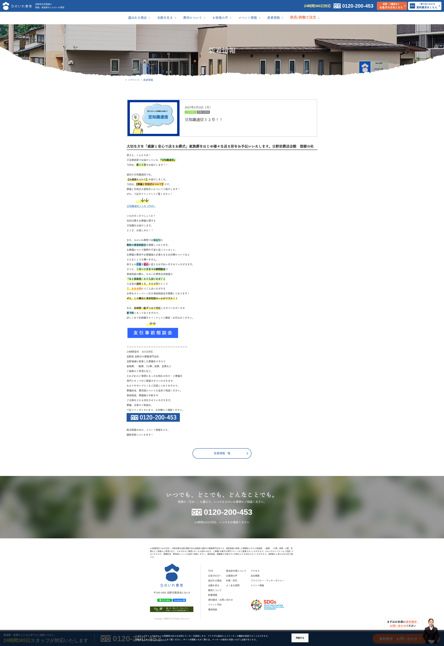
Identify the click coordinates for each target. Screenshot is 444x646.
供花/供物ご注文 (303, 17)
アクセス (255, 571)
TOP (210, 571)
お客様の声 (220, 17)
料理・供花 (231, 580)
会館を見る (165, 17)
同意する (300, 638)
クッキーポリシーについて (154, 639)
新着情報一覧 (222, 453)
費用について (192, 17)
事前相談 (212, 609)
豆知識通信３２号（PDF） (141, 206)
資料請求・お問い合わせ (220, 600)
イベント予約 (214, 605)
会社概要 (255, 576)
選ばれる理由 (137, 17)
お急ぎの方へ (214, 576)
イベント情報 (247, 17)
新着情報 (273, 17)
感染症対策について (236, 571)
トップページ (132, 80)
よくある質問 (233, 585)
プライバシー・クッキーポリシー (267, 580)
